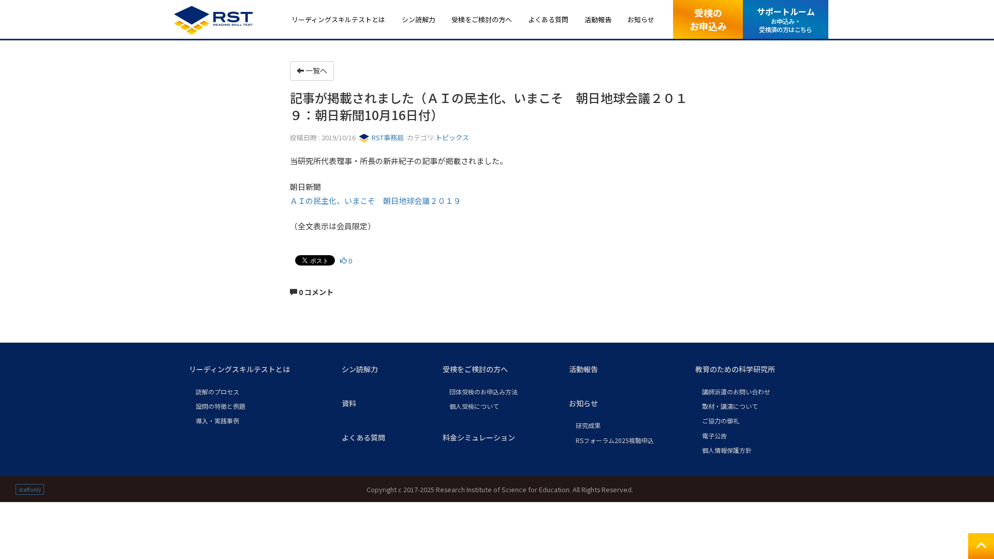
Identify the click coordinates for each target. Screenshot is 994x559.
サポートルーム (786, 19)
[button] (257, 369)
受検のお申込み (708, 19)
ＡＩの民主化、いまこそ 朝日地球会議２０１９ (375, 200)
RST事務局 (387, 137)
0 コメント (315, 292)
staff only (30, 489)
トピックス (452, 137)
